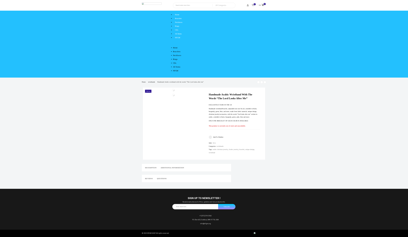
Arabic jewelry (233, 149)
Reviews (149, 178)
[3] (253, 5)
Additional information (172, 168)
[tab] (150, 168)
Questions (162, 178)
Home (144, 82)
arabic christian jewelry (220, 149)
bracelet (241, 149)
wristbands (151, 82)
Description (151, 168)
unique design (249, 149)
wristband (212, 152)
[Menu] (171, 43)
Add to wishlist (218, 137)
